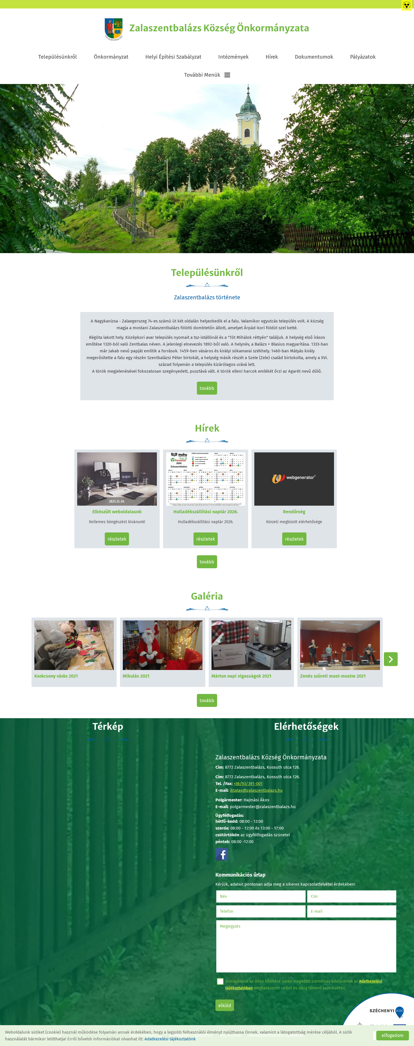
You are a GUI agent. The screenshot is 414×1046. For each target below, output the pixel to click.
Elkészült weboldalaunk (117, 511)
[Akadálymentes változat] (405, 4)
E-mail (324, 911)
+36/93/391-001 (248, 783)
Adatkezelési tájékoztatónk (170, 1038)
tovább (207, 388)
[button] (391, 659)
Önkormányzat (111, 57)
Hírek (272, 57)
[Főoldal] (114, 29)
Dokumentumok (314, 57)
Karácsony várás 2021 (56, 676)
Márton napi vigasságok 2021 (241, 676)
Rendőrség (294, 511)
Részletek (117, 539)
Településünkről (57, 57)
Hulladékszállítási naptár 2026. (205, 511)
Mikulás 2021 (136, 676)
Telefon (233, 911)
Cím (314, 896)
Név (230, 896)
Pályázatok (363, 57)
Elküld (224, 1005)
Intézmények (233, 57)
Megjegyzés (230, 926)
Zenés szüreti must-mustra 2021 (333, 676)
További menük (202, 75)
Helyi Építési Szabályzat (173, 57)
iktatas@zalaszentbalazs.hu (256, 790)
